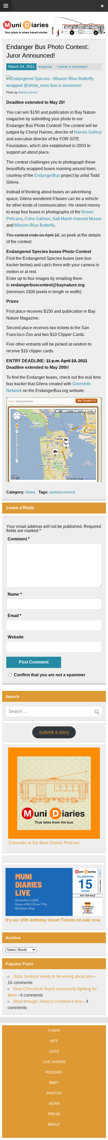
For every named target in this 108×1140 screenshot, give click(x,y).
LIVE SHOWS (54, 1062)
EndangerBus (47, 175)
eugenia (45, 67)
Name (15, 594)
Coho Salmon (37, 218)
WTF (54, 1041)
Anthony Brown (27, 92)
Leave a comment (72, 67)
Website (16, 637)
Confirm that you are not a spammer (49, 675)
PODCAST (54, 1072)
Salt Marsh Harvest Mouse (76, 218)
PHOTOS (54, 1093)
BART (54, 1082)
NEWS (54, 1103)
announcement (62, 492)
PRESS (54, 1114)
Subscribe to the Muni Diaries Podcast (43, 843)
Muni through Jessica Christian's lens (48, 1001)
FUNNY (54, 1030)
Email (14, 616)
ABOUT (54, 1124)
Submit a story (54, 732)
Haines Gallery (88, 132)
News (30, 492)
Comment (19, 539)
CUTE (54, 1051)
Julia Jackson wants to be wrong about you (53, 976)
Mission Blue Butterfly (34, 225)
